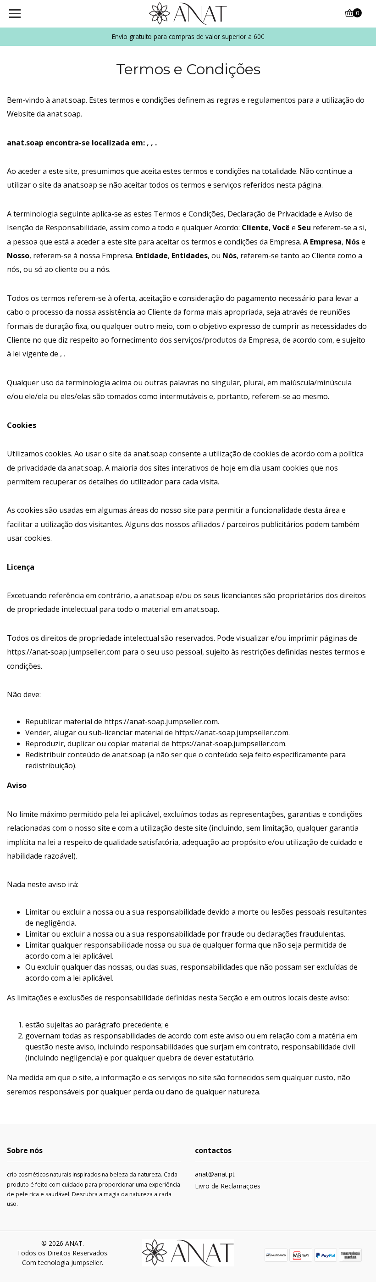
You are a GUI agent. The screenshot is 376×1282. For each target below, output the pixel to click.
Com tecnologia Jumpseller (62, 1262)
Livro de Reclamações (227, 1186)
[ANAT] (188, 14)
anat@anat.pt (215, 1174)
